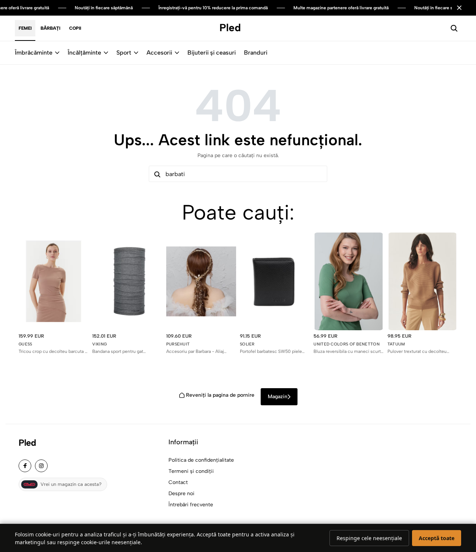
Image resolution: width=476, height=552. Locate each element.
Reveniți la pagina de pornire (220, 395)
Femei (25, 28)
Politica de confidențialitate (201, 460)
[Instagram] (41, 466)
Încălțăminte (84, 52)
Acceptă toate (436, 538)
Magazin (277, 396)
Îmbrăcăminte (33, 52)
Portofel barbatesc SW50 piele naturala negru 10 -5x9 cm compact (271, 352)
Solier (247, 344)
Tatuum (396, 344)
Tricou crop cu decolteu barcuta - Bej (53, 352)
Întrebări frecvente (190, 504)
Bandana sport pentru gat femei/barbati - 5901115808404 (124, 352)
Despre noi (181, 493)
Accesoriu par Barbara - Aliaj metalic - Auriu (195, 352)
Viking (99, 344)
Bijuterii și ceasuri (211, 52)
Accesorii (159, 52)
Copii (75, 28)
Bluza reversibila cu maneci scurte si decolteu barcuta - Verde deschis (348, 352)
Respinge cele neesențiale (369, 538)
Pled (27, 443)
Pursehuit (178, 344)
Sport (123, 52)
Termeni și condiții (191, 471)
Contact (178, 482)
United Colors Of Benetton (346, 344)
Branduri (255, 52)
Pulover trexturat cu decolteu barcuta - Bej (417, 352)
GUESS (25, 344)
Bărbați (50, 28)
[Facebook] (25, 466)
